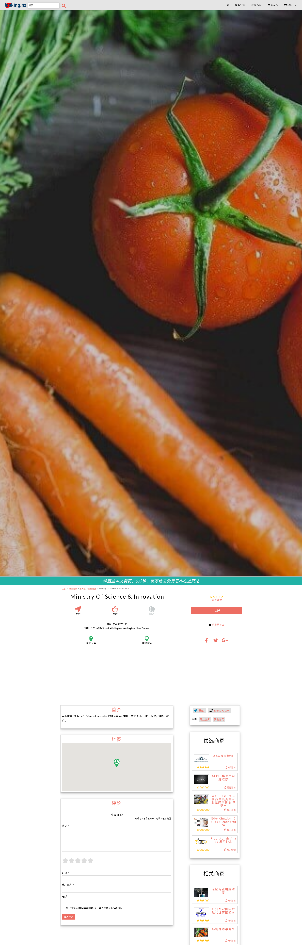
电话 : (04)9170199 (116, 624)
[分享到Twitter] (215, 641)
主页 (226, 4)
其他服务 (219, 719)
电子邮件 (68, 884)
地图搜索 (257, 4)
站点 (64, 896)
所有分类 (240, 4)
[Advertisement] (151, 678)
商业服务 (205, 719)
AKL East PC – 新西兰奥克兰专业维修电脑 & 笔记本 (223, 801)
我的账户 (289, 4)
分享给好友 (218, 624)
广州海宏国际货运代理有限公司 (223, 910)
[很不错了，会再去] (84, 862)
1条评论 (231, 767)
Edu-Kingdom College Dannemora (223, 822)
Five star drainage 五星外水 (223, 840)
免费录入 (273, 4)
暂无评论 (217, 599)
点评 (217, 610)
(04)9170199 (221, 710)
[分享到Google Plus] (225, 641)
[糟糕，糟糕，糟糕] (65, 862)
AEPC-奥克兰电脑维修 (223, 777)
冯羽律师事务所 (223, 929)
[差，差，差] (71, 862)
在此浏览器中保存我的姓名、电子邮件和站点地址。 (95, 908)
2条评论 (231, 920)
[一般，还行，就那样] (78, 862)
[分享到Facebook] (207, 641)
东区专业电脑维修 (223, 890)
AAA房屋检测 (223, 756)
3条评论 (231, 900)
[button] (117, 763)
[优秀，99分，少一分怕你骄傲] (90, 862)
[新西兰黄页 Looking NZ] (15, 7)
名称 (65, 873)
